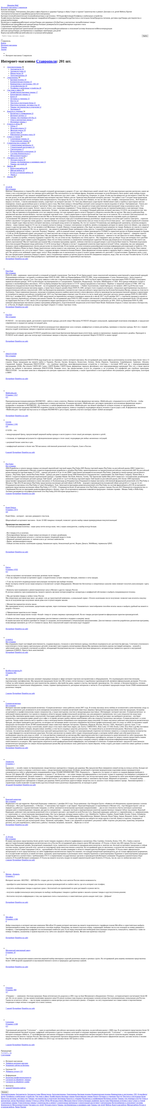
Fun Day (9, 315)
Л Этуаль (9, 837)
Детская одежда (50, 1105)
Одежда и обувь (38, 1101)
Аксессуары (104, 1101)
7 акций (9, 1008)
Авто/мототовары (8, 1094)
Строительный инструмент (89, 1103)
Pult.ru (8, 567)
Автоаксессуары (33, 1094)
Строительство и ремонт (46, 1103)
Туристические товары (27, 1103)
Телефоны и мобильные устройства (20, 1096)
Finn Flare (9, 271)
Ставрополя (46, 61)
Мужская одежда (57, 1101)
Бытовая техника (84, 1094)
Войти (3, 43)
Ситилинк (10, 1022)
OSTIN (8, 422)
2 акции (9, 693)
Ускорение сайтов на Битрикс (17, 1065)
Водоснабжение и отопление (123, 1103)
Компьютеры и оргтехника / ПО (124, 1094)
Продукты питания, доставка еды (14, 1099)
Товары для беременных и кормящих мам (73, 1105)
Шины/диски (46, 1094)
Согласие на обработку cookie (17, 1082)
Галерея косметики (13, 703)
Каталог (5, 1092)
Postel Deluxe (11, 508)
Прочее (23, 1107)
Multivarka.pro (11, 393)
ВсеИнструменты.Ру (14, 671)
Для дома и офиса (42, 1096)
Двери (17, 1107)
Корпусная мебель (119, 1105)
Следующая (5, 1055)
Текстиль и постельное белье (134, 1096)
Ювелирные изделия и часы (121, 1101)
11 (11, 1053)
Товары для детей (98, 1105)
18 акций (9, 785)
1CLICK (9, 187)
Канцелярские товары (84, 1096)
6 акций (9, 452)
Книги (96, 1096)
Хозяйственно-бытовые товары (62, 1096)
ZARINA (9, 640)
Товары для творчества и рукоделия (42, 1099)
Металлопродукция (20, 1105)
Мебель (108, 1105)
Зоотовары (61, 1099)
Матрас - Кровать (13, 874)
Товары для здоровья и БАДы (129, 1099)
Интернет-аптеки (110, 1099)
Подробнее (10, 259)
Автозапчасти (21, 1094)
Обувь (47, 1101)
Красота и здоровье (74, 1099)
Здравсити (10, 762)
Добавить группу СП (14, 1071)
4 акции (9, 493)
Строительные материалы (67, 1103)
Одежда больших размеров (88, 1101)
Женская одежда (70, 1101)
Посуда (119, 1096)
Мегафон (9, 917)
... (8, 1053)
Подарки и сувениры (107, 1096)
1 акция (9, 1045)
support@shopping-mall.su (16, 1088)
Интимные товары (23, 1101)
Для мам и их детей (36, 1105)
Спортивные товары (9, 1103)
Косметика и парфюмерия (92, 1099)
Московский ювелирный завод (18, 950)
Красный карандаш (13, 799)
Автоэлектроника (59, 1094)
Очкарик (9, 988)
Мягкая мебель (133, 1105)
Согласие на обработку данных (18, 1080)
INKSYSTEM (11, 354)
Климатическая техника (101, 1094)
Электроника (71, 1094)
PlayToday (10, 464)
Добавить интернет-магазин (17, 1063)
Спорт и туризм (138, 1101)
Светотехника (105, 1103)
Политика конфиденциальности (18, 1078)
